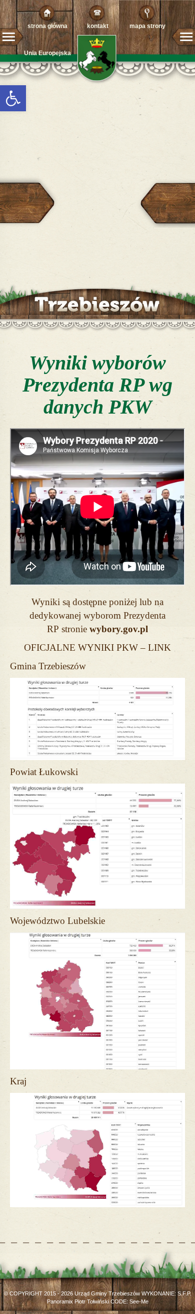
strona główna (48, 26)
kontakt (97, 26)
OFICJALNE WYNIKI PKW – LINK (97, 647)
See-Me (139, 1301)
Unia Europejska (47, 53)
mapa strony (148, 26)
